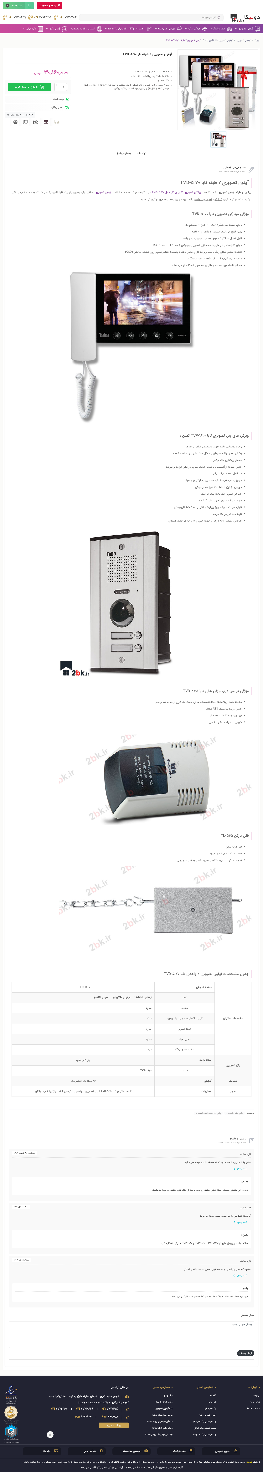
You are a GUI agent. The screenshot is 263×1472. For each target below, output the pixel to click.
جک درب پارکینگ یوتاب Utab (159, 1434)
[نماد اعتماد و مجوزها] (11, 1414)
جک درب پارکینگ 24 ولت (204, 1434)
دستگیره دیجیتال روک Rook (160, 1421)
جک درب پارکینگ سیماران (204, 1421)
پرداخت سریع (114, 1425)
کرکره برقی (31, 29)
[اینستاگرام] (50, 1434)
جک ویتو (168, 1395)
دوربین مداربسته (166, 29)
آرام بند (213, 1395)
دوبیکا (257, 40)
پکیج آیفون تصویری (234, 1113)
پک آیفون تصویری (164, 1408)
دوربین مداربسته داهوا (162, 1415)
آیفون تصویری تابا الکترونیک (219, 40)
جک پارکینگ (219, 29)
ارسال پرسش (246, 1353)
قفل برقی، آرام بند (117, 29)
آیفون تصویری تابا (207, 1415)
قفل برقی (212, 1402)
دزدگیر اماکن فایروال (164, 1402)
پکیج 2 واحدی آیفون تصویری (208, 1113)
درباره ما (256, 1395)
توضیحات (141, 153)
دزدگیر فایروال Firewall (162, 1428)
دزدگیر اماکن (194, 29)
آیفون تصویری (245, 29)
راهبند (142, 29)
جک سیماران (210, 1408)
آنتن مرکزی (54, 29)
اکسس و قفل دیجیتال (84, 29)
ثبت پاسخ (241, 1168)
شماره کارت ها (253, 1408)
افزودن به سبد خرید (27, 86)
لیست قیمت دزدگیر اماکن (205, 1428)
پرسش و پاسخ (124, 153)
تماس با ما (255, 1402)
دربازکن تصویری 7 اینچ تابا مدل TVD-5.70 (177, 192)
